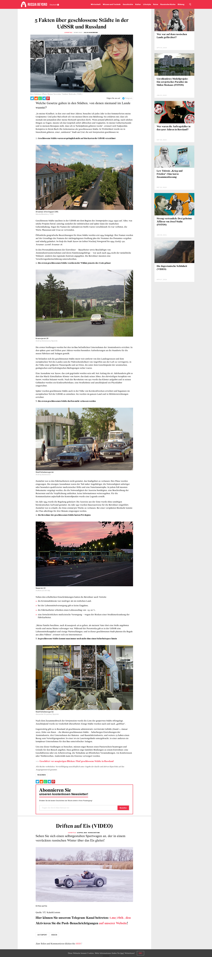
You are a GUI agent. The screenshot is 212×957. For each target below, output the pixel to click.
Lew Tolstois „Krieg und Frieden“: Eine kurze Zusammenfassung (170, 174)
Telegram (128, 98)
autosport (42, 935)
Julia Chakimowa (91, 32)
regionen (41, 775)
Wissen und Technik (112, 4)
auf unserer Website (113, 923)
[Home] (23, 4)
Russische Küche (167, 4)
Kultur (138, 4)
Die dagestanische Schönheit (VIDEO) (172, 268)
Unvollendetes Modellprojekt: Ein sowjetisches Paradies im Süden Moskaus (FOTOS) (172, 82)
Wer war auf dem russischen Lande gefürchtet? (172, 36)
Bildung (181, 4)
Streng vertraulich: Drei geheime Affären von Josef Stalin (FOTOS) (174, 221)
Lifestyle (147, 4)
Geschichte (128, 4)
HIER (78, 944)
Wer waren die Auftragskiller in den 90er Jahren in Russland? (173, 128)
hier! (122, 953)
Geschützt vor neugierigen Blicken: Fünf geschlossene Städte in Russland (77, 761)
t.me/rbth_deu (120, 918)
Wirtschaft (96, 4)
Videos (54, 935)
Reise (155, 4)
